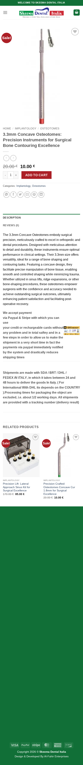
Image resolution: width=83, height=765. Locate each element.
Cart (13, 649)
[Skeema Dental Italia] (41, 12)
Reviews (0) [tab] (11, 225)
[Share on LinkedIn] (41, 194)
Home (7, 128)
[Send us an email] (23, 561)
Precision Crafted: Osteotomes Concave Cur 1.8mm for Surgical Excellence (59, 488)
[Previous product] (13, 158)
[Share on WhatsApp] (6, 194)
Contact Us (17, 663)
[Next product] (6, 158)
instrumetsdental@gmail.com (29, 715)
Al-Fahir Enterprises (56, 756)
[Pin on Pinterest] (34, 194)
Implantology (25, 128)
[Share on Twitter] (20, 194)
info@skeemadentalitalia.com (30, 706)
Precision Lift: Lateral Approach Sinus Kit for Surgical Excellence (16, 487)
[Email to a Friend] (27, 194)
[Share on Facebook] (13, 194)
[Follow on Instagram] (16, 561)
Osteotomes (49, 128)
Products (16, 642)
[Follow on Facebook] (9, 561)
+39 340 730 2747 (22, 688)
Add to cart (36, 175)
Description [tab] (12, 217)
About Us (16, 656)
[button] (5, 12)
